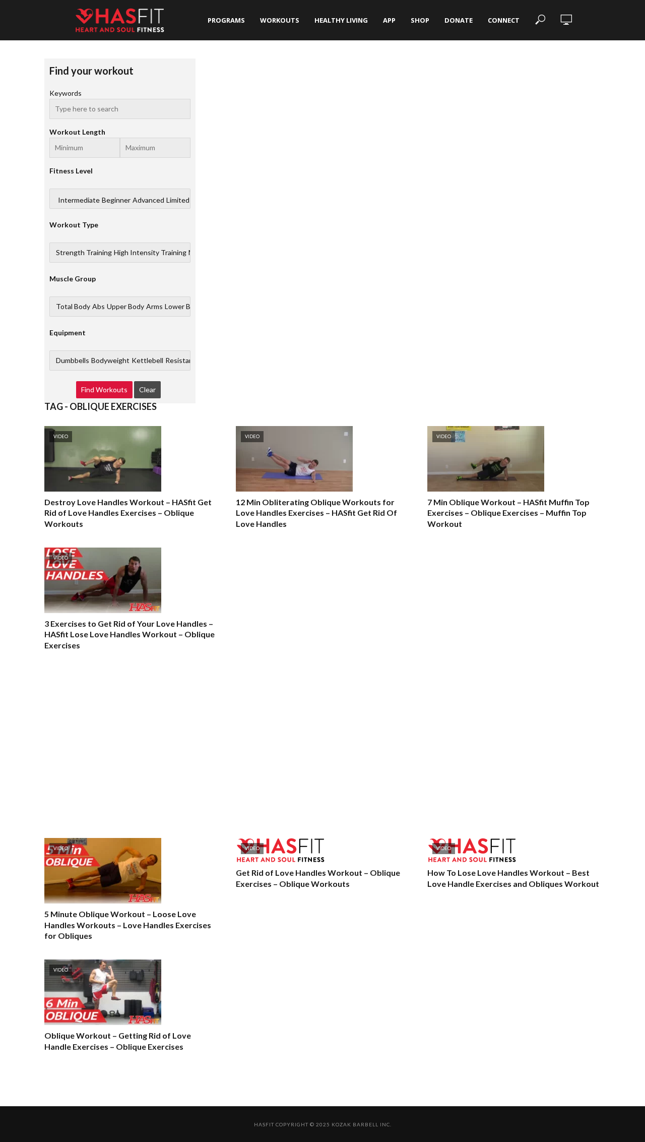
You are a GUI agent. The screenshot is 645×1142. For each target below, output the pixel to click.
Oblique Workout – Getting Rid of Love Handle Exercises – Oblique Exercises (117, 1041)
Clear (147, 389)
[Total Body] (73, 306)
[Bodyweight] (110, 360)
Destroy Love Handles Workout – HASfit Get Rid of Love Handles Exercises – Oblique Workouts (128, 512)
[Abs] (98, 306)
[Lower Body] (183, 306)
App (389, 20)
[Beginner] (116, 200)
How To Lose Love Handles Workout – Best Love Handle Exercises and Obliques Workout (513, 878)
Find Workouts (104, 389)
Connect (504, 20)
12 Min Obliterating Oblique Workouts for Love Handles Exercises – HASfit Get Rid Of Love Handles (316, 512)
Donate (458, 20)
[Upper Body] (125, 306)
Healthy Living (341, 20)
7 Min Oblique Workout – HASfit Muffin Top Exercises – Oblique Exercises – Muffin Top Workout (508, 512)
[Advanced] (148, 200)
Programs (226, 20)
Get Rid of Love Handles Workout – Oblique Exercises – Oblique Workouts (318, 878)
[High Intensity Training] (150, 252)
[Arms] (154, 306)
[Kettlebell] (147, 360)
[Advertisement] (322, 744)
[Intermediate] (79, 200)
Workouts (279, 20)
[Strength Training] (84, 252)
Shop (420, 20)
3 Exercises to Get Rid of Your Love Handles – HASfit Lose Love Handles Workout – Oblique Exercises (129, 634)
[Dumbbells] (72, 360)
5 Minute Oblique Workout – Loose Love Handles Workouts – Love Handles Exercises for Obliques (127, 924)
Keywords (65, 93)
